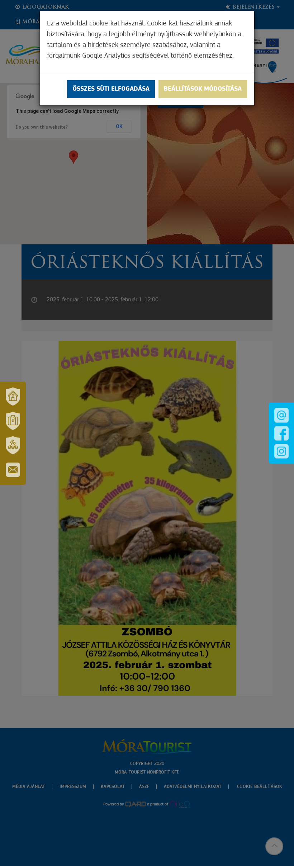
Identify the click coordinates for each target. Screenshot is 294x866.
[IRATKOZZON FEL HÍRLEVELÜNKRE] (12, 469)
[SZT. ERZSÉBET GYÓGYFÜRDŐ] (12, 445)
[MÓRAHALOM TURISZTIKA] (12, 421)
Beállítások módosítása (203, 89)
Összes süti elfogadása (111, 89)
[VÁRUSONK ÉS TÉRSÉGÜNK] (12, 396)
